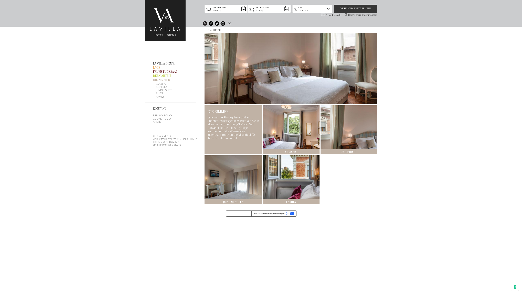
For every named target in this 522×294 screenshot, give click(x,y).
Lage (156, 67)
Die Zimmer (213, 29)
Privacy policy (162, 115)
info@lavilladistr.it (170, 144)
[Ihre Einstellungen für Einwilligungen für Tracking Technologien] (515, 287)
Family (160, 96)
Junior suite (164, 90)
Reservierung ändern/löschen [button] (362, 14)
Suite (159, 93)
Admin (157, 122)
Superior (162, 87)
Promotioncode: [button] (334, 15)
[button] (226, 9)
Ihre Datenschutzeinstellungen (269, 213)
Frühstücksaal (165, 72)
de (229, 23)
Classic (161, 83)
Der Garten (162, 76)
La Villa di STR (164, 63)
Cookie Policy (162, 118)
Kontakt (159, 108)
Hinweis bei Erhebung (238, 213)
